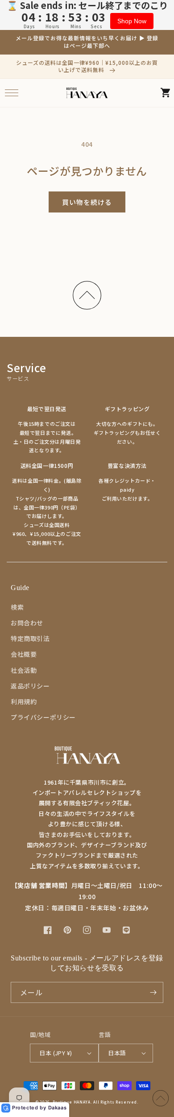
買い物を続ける (87, 202)
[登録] (153, 992)
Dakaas (57, 1107)
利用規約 (24, 701)
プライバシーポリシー (43, 717)
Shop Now (131, 21)
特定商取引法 (30, 638)
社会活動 (24, 670)
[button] (11, 92)
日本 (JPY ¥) (55, 1053)
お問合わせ (27, 622)
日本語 (117, 1053)
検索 (17, 607)
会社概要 (24, 654)
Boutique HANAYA (72, 1101)
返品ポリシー (30, 685)
